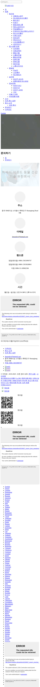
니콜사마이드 (18, 66)
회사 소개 (8, 103)
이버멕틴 (16, 49)
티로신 (15, 22)
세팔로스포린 (18, 16)
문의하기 (8, 107)
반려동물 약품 (14, 96)
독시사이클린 (18, 33)
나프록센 (16, 72)
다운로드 (8, 109)
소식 (6, 99)
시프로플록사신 (19, 42)
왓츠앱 (6, 388)
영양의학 (12, 83)
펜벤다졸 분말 (26, 378)
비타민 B (16, 88)
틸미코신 (16, 20)
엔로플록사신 (18, 29)
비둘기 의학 (13, 94)
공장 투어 (12, 105)
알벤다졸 (16, 59)
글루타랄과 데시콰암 (20, 81)
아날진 (15, 70)
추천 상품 (32, 374)
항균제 (11, 14)
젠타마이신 (17, 40)
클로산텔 (16, 53)
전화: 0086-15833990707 (13, 363)
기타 (14, 92)
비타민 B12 (17, 85)
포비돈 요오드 (18, 79)
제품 (6, 12)
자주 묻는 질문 (10, 101)
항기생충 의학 (14, 46)
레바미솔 (16, 64)
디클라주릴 (17, 55)
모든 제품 (25, 383)
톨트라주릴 (17, 57)
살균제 (11, 77)
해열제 (11, 68)
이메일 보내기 (6, 385)
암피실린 (16, 38)
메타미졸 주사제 (15, 383)
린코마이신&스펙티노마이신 (23, 31)
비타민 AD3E (18, 90)
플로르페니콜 (18, 25)
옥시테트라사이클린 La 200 (11, 378)
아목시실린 (17, 35)
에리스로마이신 (19, 27)
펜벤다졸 (16, 62)
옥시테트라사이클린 (20, 18)
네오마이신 (17, 44)
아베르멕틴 (17, 51)
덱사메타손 (17, 75)
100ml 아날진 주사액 (19, 380)
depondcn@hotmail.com (13, 356)
